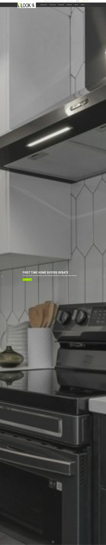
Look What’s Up (69, 4)
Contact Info (28, 279)
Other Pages (87, 5)
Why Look (76, 4)
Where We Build (61, 4)
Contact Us (83, 4)
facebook (76, 1)
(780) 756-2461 (70, 1)
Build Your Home (53, 4)
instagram (78, 1)
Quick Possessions (43, 4)
